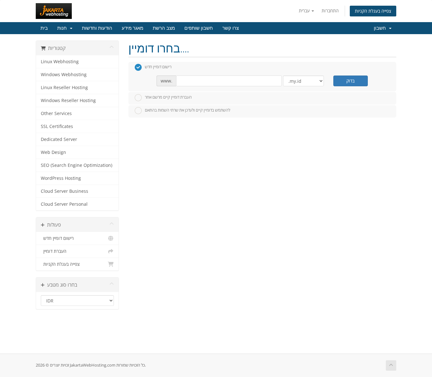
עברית (305, 11)
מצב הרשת (164, 28)
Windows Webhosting (64, 74)
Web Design (53, 152)
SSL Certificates (57, 126)
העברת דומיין (53, 251)
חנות (63, 28)
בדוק (350, 81)
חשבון (381, 28)
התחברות (330, 11)
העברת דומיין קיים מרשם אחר (168, 97)
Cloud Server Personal (64, 204)
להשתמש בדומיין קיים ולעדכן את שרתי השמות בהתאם (187, 110)
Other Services (56, 113)
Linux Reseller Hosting (64, 87)
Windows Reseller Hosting (68, 100)
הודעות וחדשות (97, 28)
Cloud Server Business (64, 191)
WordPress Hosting (61, 178)
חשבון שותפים (198, 28)
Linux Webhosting (60, 61)
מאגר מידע (132, 28)
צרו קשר (230, 28)
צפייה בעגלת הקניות (373, 11)
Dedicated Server (59, 139)
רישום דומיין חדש (57, 238)
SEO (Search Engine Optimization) (76, 165)
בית (44, 28)
